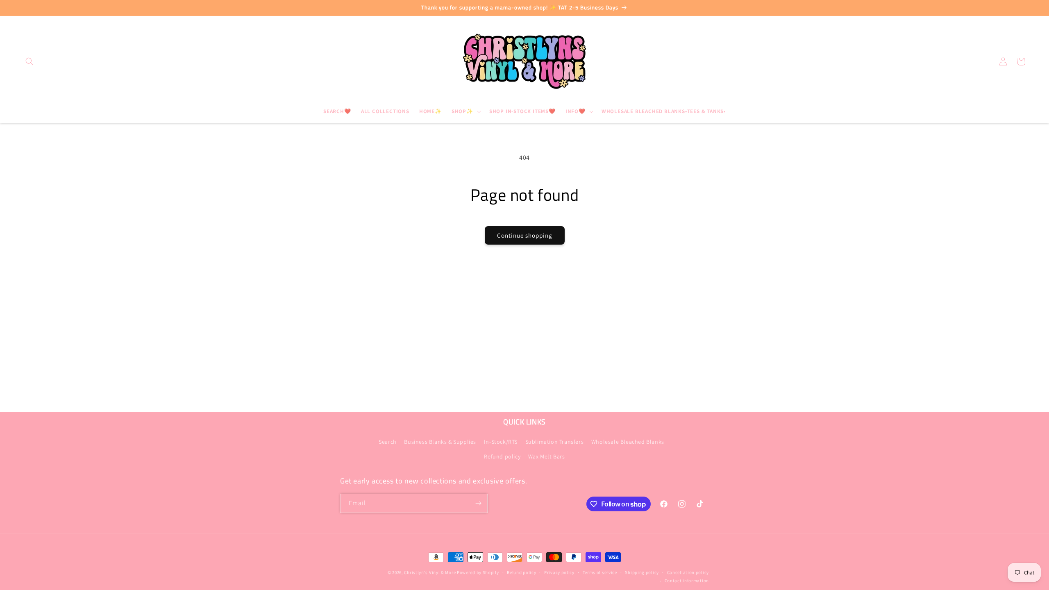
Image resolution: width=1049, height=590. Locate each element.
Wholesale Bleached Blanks (627, 441)
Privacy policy (559, 572)
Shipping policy (642, 572)
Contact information (687, 580)
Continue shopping (524, 235)
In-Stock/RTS (501, 441)
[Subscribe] (478, 503)
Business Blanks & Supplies (440, 441)
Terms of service (600, 572)
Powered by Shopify (478, 572)
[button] (29, 61)
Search (388, 441)
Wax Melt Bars (546, 456)
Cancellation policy (688, 572)
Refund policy (502, 456)
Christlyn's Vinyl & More (430, 572)
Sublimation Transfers (554, 441)
